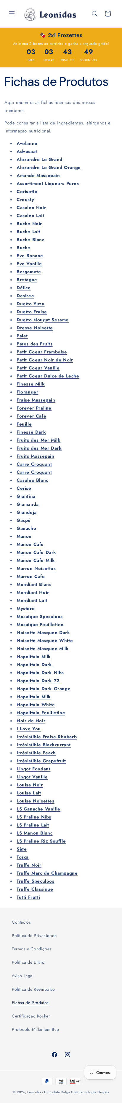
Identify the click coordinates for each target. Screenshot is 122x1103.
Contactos (21, 922)
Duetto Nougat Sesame (43, 320)
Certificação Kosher (31, 1016)
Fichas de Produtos (30, 1003)
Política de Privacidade (34, 935)
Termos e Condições (32, 949)
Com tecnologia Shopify (90, 1092)
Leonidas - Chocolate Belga (48, 1092)
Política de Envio (28, 962)
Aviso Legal (23, 976)
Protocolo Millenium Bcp (35, 1029)
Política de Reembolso (33, 989)
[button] (11, 13)
